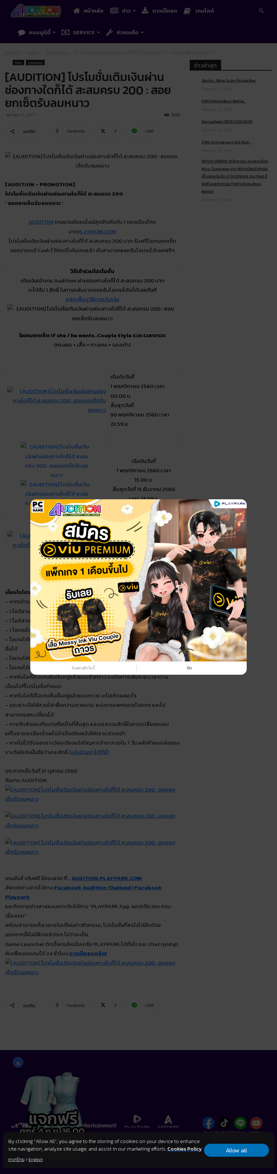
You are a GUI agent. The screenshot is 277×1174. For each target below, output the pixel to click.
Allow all (236, 1150)
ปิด (189, 668)
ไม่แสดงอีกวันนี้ (83, 668)
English (35, 1159)
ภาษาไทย (16, 1159)
